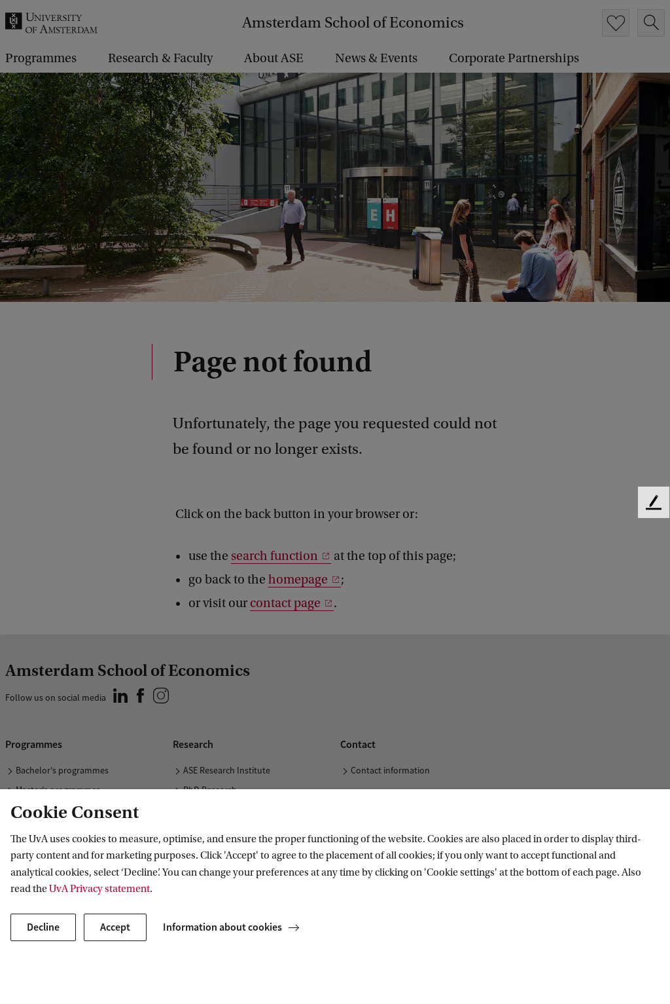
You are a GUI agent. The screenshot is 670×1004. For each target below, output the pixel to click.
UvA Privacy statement (99, 889)
